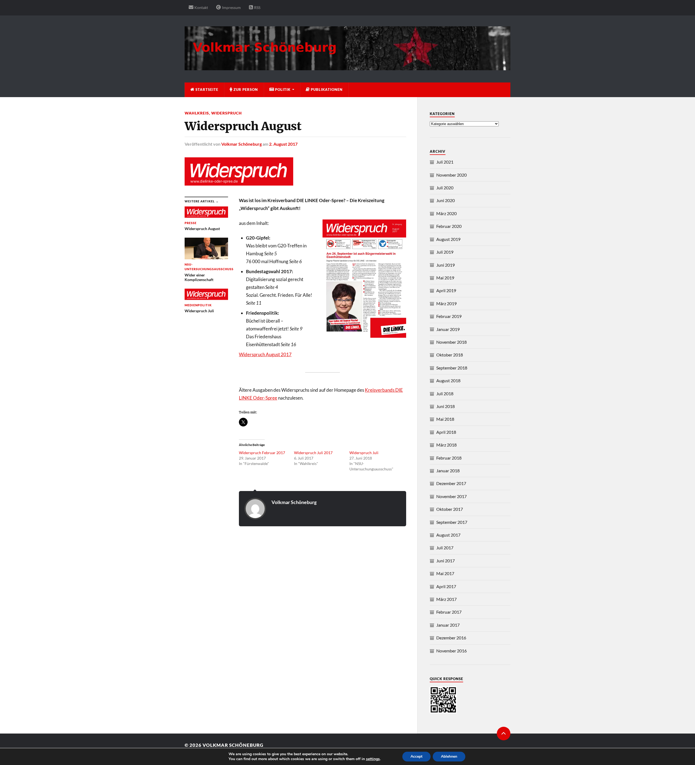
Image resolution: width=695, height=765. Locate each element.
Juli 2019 (444, 251)
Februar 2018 (449, 457)
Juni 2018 (445, 406)
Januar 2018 (448, 470)
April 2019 (446, 290)
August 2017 (448, 534)
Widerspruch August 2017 (265, 354)
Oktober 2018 (449, 354)
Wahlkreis (197, 113)
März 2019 (446, 303)
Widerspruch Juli (363, 452)
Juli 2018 (444, 393)
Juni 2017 (445, 560)
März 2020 (446, 213)
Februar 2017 (449, 611)
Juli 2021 (444, 161)
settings (373, 759)
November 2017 (451, 496)
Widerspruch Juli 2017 (313, 452)
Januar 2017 (448, 624)
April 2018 (446, 432)
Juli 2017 (444, 547)
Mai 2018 (445, 419)
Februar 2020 (449, 226)
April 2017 (446, 586)
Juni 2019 (445, 264)
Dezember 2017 (451, 483)
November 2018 (451, 342)
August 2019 (448, 239)
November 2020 (451, 174)
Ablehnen (449, 756)
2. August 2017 (283, 143)
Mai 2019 (445, 277)
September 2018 (451, 367)
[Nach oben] (503, 733)
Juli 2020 (444, 187)
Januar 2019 (448, 329)
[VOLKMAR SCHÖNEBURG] (347, 67)
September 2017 (451, 522)
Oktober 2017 (449, 509)
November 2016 (451, 650)
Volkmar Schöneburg (241, 143)
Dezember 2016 (451, 637)
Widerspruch (226, 113)
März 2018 (446, 444)
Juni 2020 (445, 200)
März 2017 (446, 599)
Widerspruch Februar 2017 (262, 452)
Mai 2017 (445, 573)
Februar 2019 (449, 316)
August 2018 (448, 380)
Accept (416, 756)
